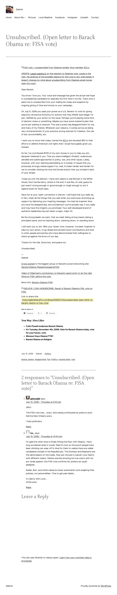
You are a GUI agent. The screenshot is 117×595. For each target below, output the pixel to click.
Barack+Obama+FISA (42, 282)
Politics (48, 353)
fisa (48, 359)
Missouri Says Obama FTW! (39, 336)
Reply (28, 426)
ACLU (65, 140)
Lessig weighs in (38, 73)
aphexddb (35, 399)
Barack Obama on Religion (39, 339)
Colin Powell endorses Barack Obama (44, 326)
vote (73, 359)
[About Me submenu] (24, 17)
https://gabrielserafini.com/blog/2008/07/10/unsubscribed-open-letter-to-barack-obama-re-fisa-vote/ (57, 301)
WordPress (106, 586)
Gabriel (19, 9)
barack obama (27, 359)
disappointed (40, 359)
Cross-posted (28, 264)
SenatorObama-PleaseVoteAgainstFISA (40, 267)
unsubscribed (64, 359)
